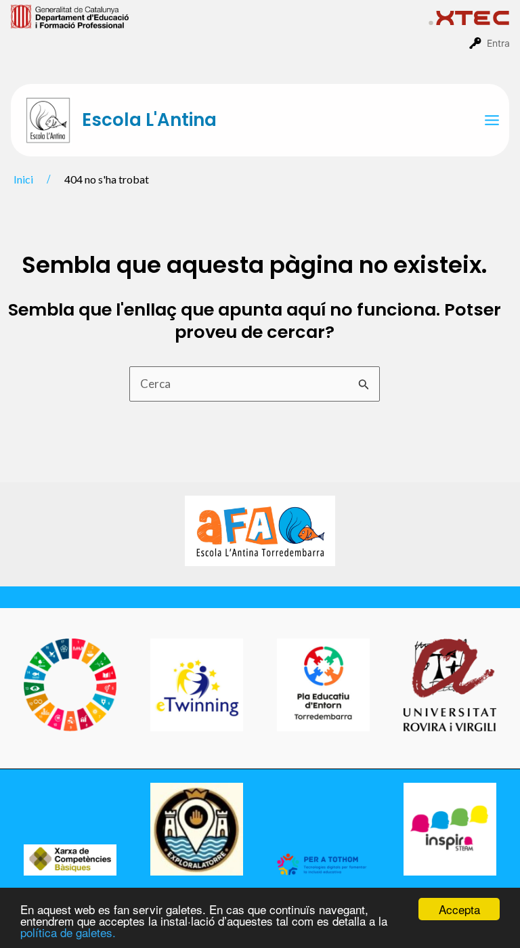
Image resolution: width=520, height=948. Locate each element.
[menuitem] (220, 15)
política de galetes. (68, 932)
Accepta (459, 909)
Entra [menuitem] (498, 43)
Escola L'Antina (149, 120)
